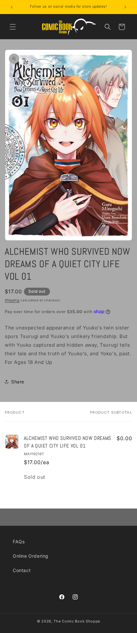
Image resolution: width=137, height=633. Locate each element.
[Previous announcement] (12, 7)
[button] (13, 27)
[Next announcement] (125, 7)
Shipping (12, 300)
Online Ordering (30, 556)
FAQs (19, 541)
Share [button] (17, 381)
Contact (22, 570)
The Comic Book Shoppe (77, 621)
